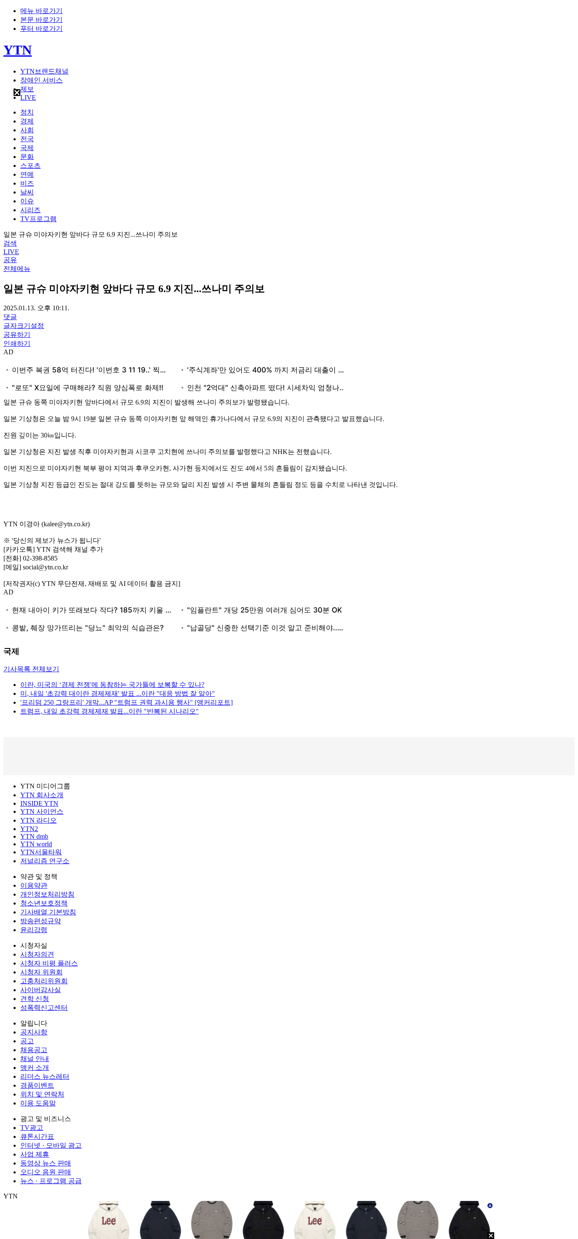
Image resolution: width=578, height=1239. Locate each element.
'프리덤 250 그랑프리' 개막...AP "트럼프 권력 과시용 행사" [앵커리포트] (126, 702)
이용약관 (33, 885)
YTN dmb (34, 836)
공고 (27, 1041)
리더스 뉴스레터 (44, 1076)
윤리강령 (33, 929)
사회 (27, 130)
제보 (27, 89)
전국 (27, 138)
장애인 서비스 (41, 80)
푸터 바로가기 (41, 28)
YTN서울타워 (41, 852)
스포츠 (30, 165)
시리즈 (30, 209)
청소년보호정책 (44, 903)
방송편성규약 (40, 920)
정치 (27, 112)
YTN (17, 49)
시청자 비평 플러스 (49, 963)
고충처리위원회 (44, 981)
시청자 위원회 (41, 972)
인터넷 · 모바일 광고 (51, 1145)
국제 (27, 147)
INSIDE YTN (39, 803)
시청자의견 (37, 954)
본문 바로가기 (41, 19)
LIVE (28, 97)
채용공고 (33, 1049)
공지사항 (33, 1032)
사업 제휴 (34, 1154)
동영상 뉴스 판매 (45, 1163)
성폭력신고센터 (44, 1007)
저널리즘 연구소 (44, 860)
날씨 (27, 192)
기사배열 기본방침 (48, 912)
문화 (27, 156)
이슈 (27, 201)
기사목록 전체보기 (31, 669)
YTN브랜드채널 (44, 71)
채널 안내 (34, 1058)
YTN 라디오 (38, 820)
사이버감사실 (40, 989)
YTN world (36, 844)
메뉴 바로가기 (41, 10)
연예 (27, 174)
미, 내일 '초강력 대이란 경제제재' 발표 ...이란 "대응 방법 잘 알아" (117, 693)
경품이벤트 (37, 1085)
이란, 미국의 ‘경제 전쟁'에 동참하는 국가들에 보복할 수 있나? (112, 684)
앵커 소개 (34, 1067)
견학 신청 (34, 998)
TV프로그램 (38, 218)
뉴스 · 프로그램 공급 (51, 1180)
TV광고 (31, 1127)
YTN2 (29, 828)
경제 (27, 121)
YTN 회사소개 (41, 795)
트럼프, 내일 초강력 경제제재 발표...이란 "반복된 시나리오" (109, 711)
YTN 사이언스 (41, 811)
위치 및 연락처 (42, 1094)
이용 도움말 (38, 1103)
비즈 (27, 183)
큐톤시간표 (37, 1136)
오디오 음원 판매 (45, 1172)
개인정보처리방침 (47, 894)
